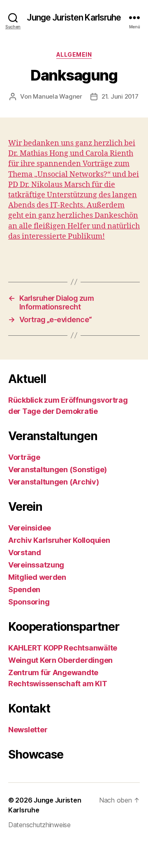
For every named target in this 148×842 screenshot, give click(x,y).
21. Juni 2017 (120, 96)
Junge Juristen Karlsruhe (74, 17)
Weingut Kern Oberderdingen (60, 660)
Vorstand (24, 552)
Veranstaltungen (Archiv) (53, 482)
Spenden (24, 589)
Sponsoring (28, 601)
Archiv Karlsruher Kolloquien (59, 540)
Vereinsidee (29, 528)
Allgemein (74, 54)
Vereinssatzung (36, 565)
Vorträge (24, 457)
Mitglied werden (37, 577)
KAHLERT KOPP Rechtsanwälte (62, 648)
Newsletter (27, 729)
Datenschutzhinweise (39, 825)
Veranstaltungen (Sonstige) (57, 469)
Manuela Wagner (57, 96)
